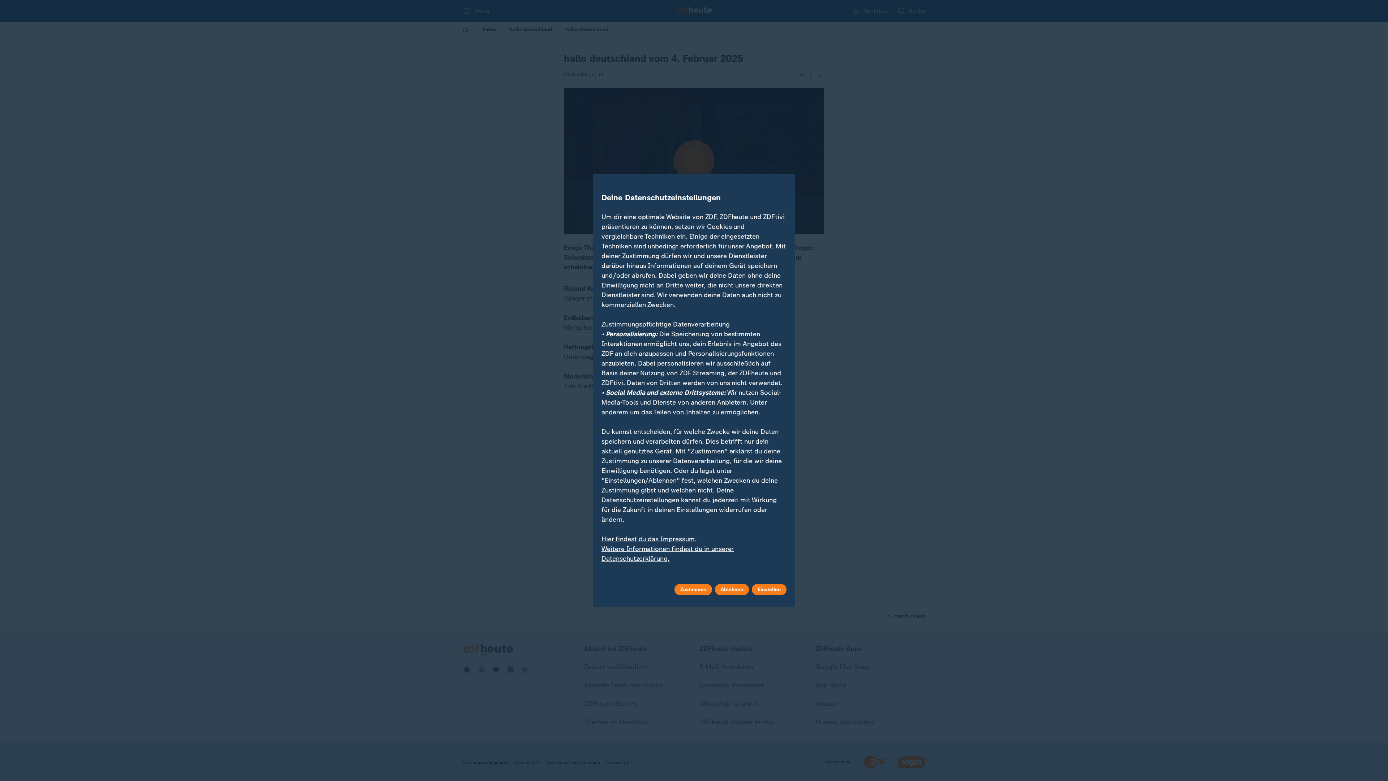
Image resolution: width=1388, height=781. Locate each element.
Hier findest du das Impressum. (649, 539)
